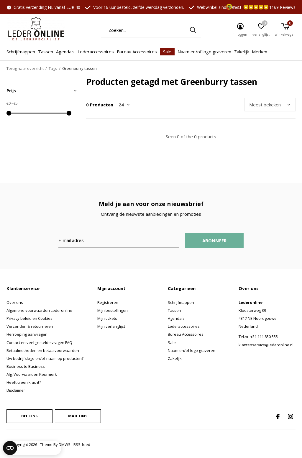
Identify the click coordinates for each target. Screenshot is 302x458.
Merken (259, 52)
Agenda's (65, 52)
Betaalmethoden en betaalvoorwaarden (42, 350)
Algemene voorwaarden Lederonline (39, 310)
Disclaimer (15, 390)
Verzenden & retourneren (29, 326)
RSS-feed (81, 444)
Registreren (107, 302)
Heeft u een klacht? (23, 382)
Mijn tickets (107, 318)
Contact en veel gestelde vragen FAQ (39, 342)
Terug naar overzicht (25, 68)
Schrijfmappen (20, 52)
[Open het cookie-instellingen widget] (32, 448)
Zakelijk (241, 52)
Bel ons (29, 416)
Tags (53, 68)
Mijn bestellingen (112, 310)
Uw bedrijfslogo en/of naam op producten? (44, 358)
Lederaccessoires (96, 52)
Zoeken (193, 30)
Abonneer (214, 240)
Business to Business (25, 366)
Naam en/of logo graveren (204, 52)
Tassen (45, 52)
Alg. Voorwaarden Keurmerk (31, 374)
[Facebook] (278, 416)
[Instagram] (290, 416)
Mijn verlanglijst (111, 326)
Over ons (14, 302)
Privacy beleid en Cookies (29, 318)
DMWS (64, 444)
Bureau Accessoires (137, 52)
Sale (167, 52)
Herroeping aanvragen (26, 334)
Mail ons (77, 416)
